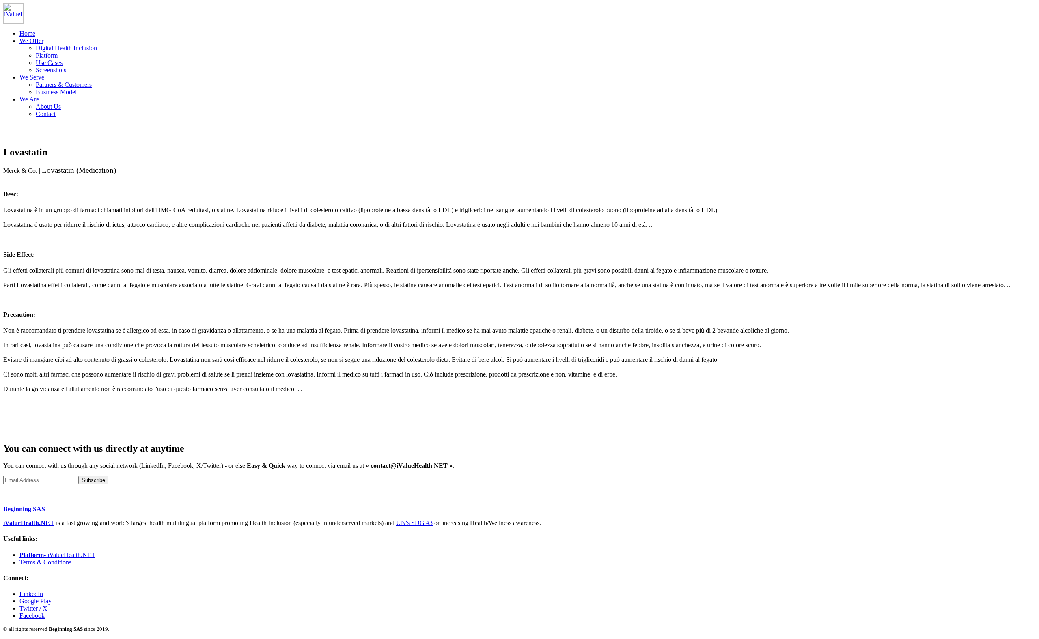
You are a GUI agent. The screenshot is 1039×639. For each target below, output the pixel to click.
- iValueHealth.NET (57, 554)
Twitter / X (33, 608)
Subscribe (93, 480)
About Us (48, 106)
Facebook (32, 615)
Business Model (56, 91)
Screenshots (51, 70)
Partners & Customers (64, 84)
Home (27, 33)
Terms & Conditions (45, 562)
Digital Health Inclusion (66, 48)
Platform (47, 55)
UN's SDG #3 (414, 522)
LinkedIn (31, 593)
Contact (46, 113)
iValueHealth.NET (28, 522)
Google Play (35, 601)
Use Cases (49, 62)
